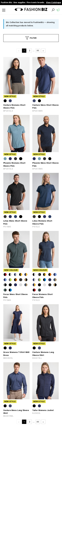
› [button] (43, 53)
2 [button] (29, 53)
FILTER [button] (33, 41)
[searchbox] (36, 12)
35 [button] (38, 53)
